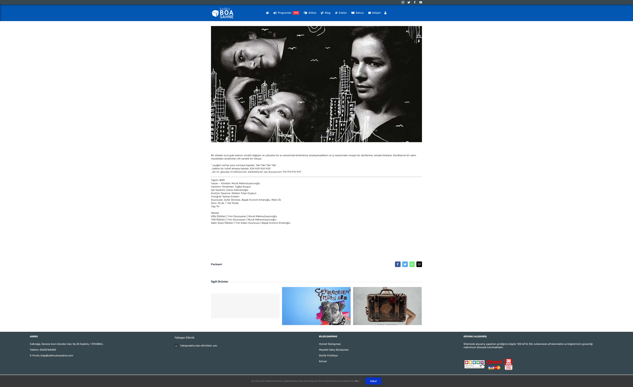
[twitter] (408, 2)
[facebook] (414, 2)
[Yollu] (245, 306)
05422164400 (48, 349)
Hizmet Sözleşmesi (330, 344)
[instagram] (403, 2)
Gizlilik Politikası (328, 355)
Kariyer (323, 361)
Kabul (373, 381)
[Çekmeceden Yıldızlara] (316, 305)
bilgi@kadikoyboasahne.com (57, 355)
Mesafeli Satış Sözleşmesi (334, 349)
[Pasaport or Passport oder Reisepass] (387, 305)
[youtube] (420, 2)
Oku (357, 381)
